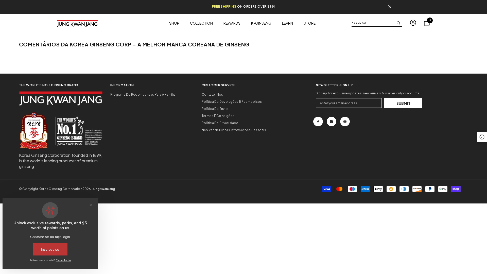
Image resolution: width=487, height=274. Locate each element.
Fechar (390, 7)
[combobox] (373, 22)
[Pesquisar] (377, 23)
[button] (482, 137)
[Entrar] (413, 22)
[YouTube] (345, 121)
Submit (403, 103)
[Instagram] (331, 121)
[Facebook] (318, 121)
